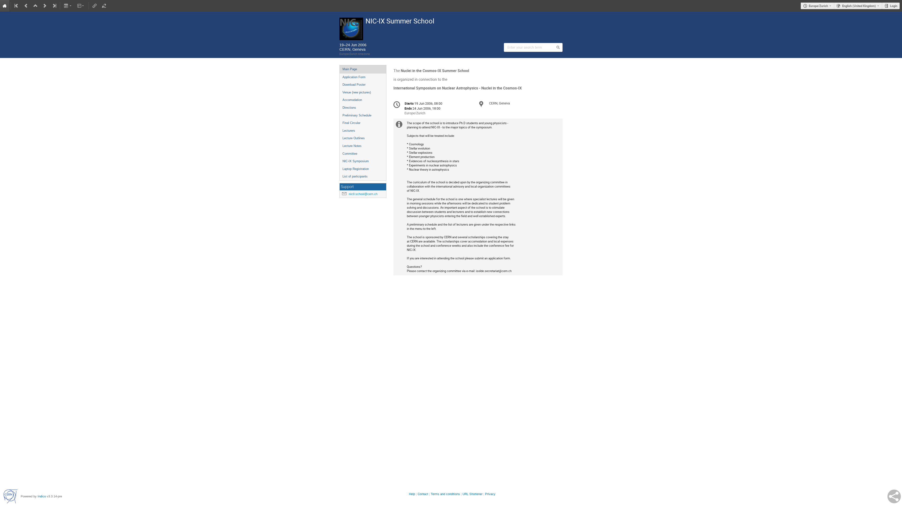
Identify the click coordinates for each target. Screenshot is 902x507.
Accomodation (352, 100)
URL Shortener (472, 494)
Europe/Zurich (818, 6)
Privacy (490, 494)
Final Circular (351, 123)
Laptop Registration (355, 169)
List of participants (355, 176)
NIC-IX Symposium (355, 161)
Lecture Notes (352, 146)
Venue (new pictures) (356, 92)
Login (893, 6)
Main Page (349, 69)
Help (412, 494)
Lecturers (348, 130)
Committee (349, 153)
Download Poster (353, 84)
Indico (42, 496)
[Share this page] (894, 496)
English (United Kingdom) (859, 6)
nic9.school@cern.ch (363, 194)
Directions (349, 107)
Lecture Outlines (353, 138)
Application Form (353, 77)
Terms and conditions (445, 494)
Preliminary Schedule (356, 115)
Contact (423, 494)
